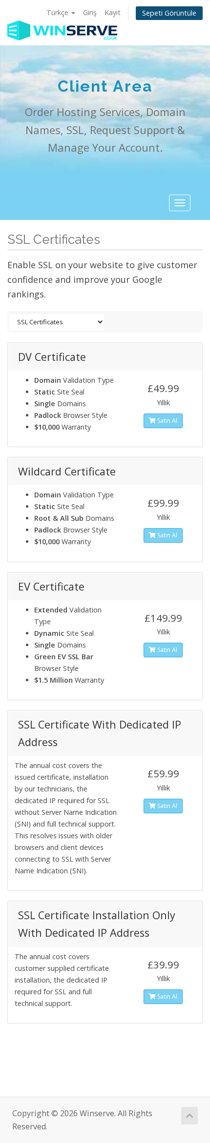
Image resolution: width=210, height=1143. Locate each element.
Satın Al (166, 420)
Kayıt (113, 12)
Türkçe (58, 12)
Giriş (90, 12)
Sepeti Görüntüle (169, 13)
